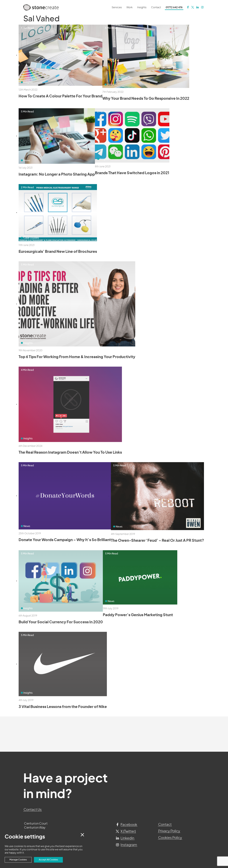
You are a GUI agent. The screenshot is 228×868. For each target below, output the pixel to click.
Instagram (128, 845)
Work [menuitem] (129, 7)
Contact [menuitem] (156, 7)
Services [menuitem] (117, 7)
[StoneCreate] (187, 7)
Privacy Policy (169, 831)
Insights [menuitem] (141, 7)
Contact (165, 824)
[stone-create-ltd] (197, 7)
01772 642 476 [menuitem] (174, 7)
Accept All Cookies (48, 860)
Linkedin (127, 838)
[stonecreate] (192, 7)
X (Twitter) (128, 831)
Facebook (128, 824)
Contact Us (33, 809)
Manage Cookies (18, 860)
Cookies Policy (170, 837)
